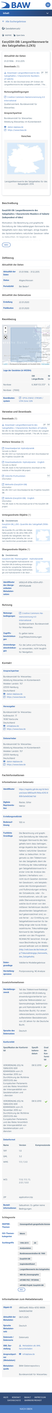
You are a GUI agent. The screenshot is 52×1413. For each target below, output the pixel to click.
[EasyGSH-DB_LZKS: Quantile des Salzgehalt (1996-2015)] (43, 535)
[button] (5, 328)
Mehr (6, 245)
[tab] (26, 13)
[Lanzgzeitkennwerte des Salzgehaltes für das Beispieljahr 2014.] (26, 158)
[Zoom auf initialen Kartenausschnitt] (5, 337)
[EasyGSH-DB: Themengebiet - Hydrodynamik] (43, 566)
